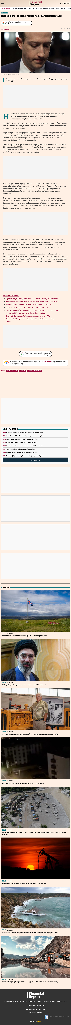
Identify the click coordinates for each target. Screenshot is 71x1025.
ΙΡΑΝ (57, 8)
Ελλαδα (39, 1002)
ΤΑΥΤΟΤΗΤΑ (39, 1012)
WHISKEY (39, 1021)
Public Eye (40, 1005)
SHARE (30, 370)
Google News (46, 362)
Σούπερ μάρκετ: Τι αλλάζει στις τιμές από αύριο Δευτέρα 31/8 (29, 304)
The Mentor (32, 1005)
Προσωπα (32, 1002)
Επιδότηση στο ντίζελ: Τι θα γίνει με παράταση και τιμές (27, 307)
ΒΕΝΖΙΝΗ (63, 8)
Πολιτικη (46, 1002)
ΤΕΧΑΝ (29, 8)
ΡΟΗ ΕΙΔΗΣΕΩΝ (66, 4)
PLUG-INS (23, 370)
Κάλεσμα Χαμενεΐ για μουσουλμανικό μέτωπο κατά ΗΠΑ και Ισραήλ (32, 310)
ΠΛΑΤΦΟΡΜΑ (37, 370)
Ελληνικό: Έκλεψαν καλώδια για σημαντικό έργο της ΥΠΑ (28, 316)
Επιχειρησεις (24, 1002)
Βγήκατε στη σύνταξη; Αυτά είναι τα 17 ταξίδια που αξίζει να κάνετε (32, 299)
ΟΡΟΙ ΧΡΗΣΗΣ (32, 1012)
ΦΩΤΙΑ (35, 8)
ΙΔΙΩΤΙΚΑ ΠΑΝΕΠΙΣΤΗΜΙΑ (19, 8)
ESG (65, 1002)
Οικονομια (8, 1002)
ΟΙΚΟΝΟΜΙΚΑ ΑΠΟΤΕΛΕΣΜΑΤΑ (46, 8)
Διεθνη (52, 1002)
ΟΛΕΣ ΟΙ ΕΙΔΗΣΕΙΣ (35, 460)
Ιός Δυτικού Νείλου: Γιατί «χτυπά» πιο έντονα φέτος (26, 313)
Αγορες (15, 1002)
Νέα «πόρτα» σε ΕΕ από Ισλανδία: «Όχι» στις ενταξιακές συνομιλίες (31, 302)
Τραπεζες (59, 1002)
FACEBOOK (10, 370)
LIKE (16, 370)
